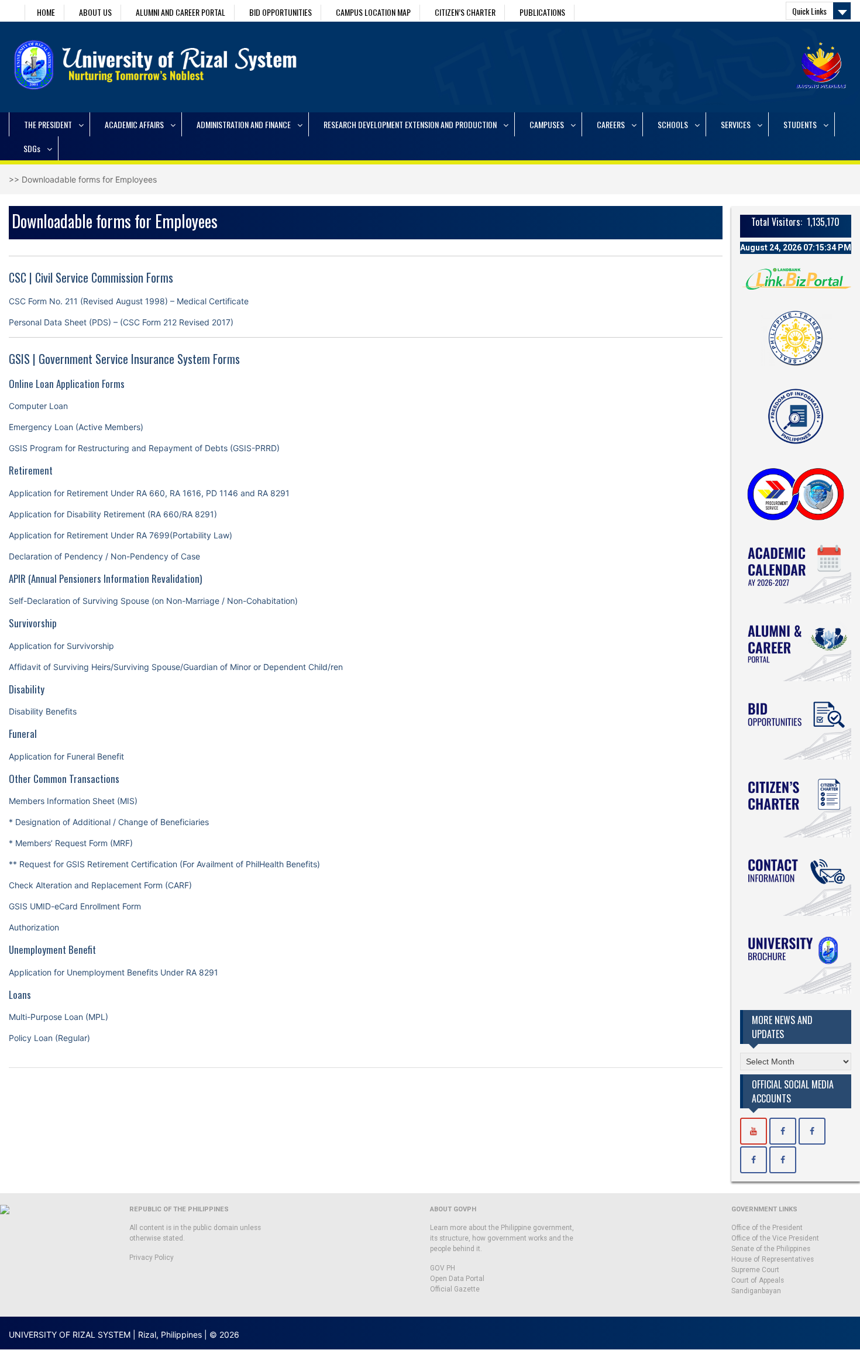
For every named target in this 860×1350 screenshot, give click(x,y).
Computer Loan (38, 406)
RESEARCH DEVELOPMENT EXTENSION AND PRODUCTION (410, 124)
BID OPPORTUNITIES (280, 12)
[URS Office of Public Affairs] (812, 1131)
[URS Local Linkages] (782, 1159)
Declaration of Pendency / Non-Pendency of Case (104, 556)
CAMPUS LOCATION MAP (373, 12)
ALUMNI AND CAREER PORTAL (180, 12)
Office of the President (767, 1228)
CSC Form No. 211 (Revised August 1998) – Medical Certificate (129, 301)
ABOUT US (95, 12)
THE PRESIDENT (48, 124)
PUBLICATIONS (542, 12)
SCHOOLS (673, 124)
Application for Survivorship (61, 646)
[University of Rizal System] (753, 1131)
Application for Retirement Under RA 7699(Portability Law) (120, 535)
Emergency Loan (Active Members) (76, 427)
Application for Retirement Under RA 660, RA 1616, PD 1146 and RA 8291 (149, 493)
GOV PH (442, 1268)
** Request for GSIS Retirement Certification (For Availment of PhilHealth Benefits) (164, 864)
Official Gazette (455, 1289)
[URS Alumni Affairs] (753, 1159)
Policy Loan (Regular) (49, 1038)
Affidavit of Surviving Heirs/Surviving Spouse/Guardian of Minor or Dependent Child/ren (176, 667)
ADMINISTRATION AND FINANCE (244, 124)
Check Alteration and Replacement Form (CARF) (100, 885)
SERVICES (736, 124)
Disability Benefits (43, 711)
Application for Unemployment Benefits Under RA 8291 (113, 972)
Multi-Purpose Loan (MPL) (58, 1017)
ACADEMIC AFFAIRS (134, 124)
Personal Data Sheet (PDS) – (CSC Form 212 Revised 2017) (121, 322)
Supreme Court (755, 1270)
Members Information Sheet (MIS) (73, 801)
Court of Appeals (757, 1280)
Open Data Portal (457, 1279)
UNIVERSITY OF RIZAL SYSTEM (69, 1334)
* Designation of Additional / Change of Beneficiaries (109, 822)
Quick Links (809, 11)
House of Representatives (772, 1259)
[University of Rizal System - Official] (782, 1131)
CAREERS (611, 124)
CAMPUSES (546, 124)
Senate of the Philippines (770, 1249)
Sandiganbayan (756, 1291)
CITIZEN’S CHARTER (465, 12)
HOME (46, 12)
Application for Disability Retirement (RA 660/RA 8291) (113, 514)
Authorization (34, 927)
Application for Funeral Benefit (66, 756)
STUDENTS (800, 124)
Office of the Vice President (775, 1238)
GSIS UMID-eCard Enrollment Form (75, 906)
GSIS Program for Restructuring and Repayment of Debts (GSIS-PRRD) (144, 448)
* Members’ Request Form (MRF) (71, 843)
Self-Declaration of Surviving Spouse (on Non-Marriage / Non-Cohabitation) (153, 601)
